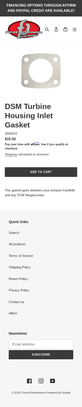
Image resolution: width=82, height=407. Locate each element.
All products (17, 244)
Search (14, 232)
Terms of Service (21, 256)
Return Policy (18, 279)
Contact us (16, 302)
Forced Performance (34, 392)
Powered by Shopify (59, 392)
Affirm (13, 313)
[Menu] (74, 29)
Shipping (11, 154)
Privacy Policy (19, 290)
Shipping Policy (20, 267)
